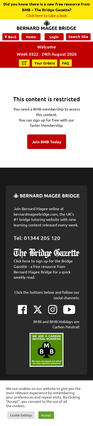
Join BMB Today (46, 141)
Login (54, 36)
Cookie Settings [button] (21, 415)
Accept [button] (46, 415)
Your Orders (44, 63)
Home (31, 36)
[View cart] (24, 62)
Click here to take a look (46, 15)
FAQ (65, 63)
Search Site (78, 36)
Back (12, 36)
